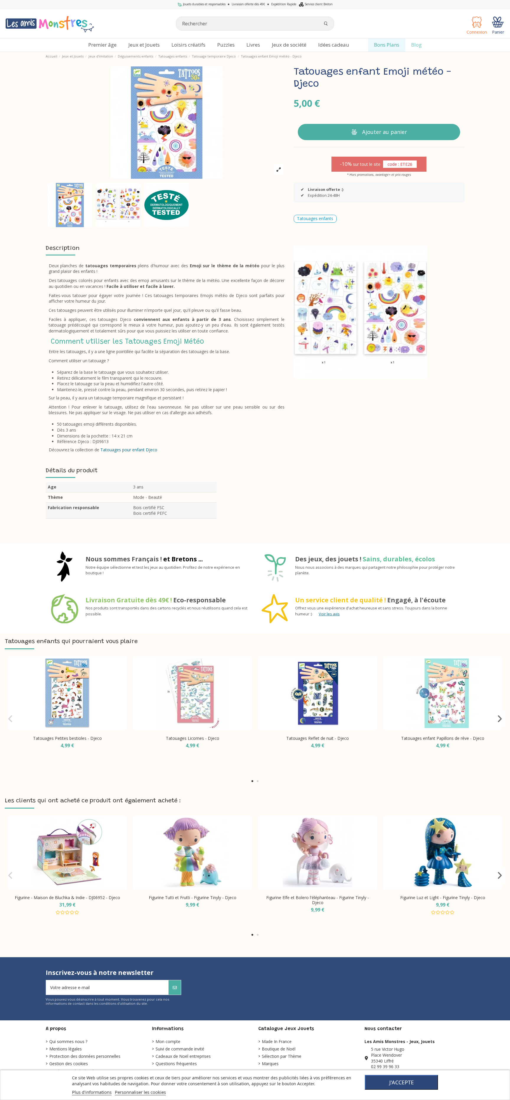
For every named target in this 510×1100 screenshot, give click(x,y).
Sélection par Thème (281, 1056)
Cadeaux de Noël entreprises (183, 1056)
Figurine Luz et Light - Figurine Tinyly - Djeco (442, 897)
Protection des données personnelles (84, 1056)
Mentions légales (65, 1049)
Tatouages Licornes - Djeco (192, 738)
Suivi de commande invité (180, 1049)
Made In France (277, 1041)
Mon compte (168, 1041)
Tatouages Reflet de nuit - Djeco (317, 738)
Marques (270, 1063)
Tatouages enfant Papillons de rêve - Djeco (442, 738)
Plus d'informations (92, 1092)
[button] (252, 781)
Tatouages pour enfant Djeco (128, 450)
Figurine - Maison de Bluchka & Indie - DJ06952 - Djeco (67, 897)
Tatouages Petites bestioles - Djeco (67, 738)
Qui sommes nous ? (68, 1041)
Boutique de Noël (278, 1049)
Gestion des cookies (68, 1063)
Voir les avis (329, 614)
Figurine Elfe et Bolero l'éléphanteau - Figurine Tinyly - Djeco (317, 900)
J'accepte (401, 1082)
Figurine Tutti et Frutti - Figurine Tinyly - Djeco (192, 897)
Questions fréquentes (176, 1063)
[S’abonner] (175, 987)
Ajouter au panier (384, 131)
